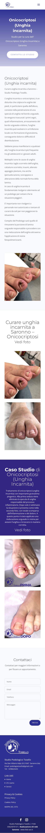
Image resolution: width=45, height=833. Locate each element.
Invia (35, 723)
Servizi (9, 786)
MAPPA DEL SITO (11, 807)
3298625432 (13, 769)
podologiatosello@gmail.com (21, 766)
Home (8, 779)
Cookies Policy (10, 802)
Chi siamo (10, 783)
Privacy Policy (10, 798)
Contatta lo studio (22, 54)
